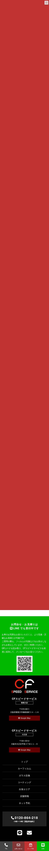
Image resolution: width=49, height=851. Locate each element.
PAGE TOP (45, 838)
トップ (24, 761)
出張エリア (24, 789)
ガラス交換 (24, 775)
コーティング (24, 782)
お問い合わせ (18, 849)
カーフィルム (24, 768)
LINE (43, 849)
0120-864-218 (26, 819)
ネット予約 (30, 849)
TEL (6, 849)
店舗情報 (24, 796)
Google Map (25, 718)
